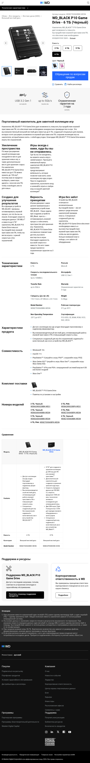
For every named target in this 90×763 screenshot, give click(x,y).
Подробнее (63, 595)
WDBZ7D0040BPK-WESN (71, 413)
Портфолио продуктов (11, 676)
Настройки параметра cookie (64, 755)
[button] (7, 71)
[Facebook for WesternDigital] (64, 732)
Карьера (48, 697)
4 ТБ (67, 48)
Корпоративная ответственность (58, 684)
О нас (47, 671)
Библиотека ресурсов (54, 722)
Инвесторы (49, 701)
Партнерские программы (12, 718)
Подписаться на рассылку (12, 671)
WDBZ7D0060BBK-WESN (71, 419)
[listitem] (54, 65)
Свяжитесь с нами (52, 710)
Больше (73, 38)
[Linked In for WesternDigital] (52, 732)
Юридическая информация (29, 755)
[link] (57, 84)
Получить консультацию (54, 718)
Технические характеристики (13, 8)
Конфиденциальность (9, 755)
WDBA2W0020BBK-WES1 (40, 406)
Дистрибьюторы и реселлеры (14, 684)
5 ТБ (78, 48)
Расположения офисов (54, 706)
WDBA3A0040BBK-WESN (40, 413)
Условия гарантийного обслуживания (17, 680)
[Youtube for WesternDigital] (69, 732)
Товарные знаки (47, 755)
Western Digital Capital (10, 726)
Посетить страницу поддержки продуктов (22, 595)
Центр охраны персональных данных (60, 688)
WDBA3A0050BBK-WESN (40, 419)
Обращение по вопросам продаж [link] (70, 76)
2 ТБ (57, 48)
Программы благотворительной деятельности (20, 722)
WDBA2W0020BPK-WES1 (71, 406)
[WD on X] (58, 732)
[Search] (88, 3)
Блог (47, 693)
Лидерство (49, 680)
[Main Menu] (3, 2)
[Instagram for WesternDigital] (46, 732)
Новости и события (53, 676)
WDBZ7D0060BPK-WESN (49, 422)
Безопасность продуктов (55, 726)
